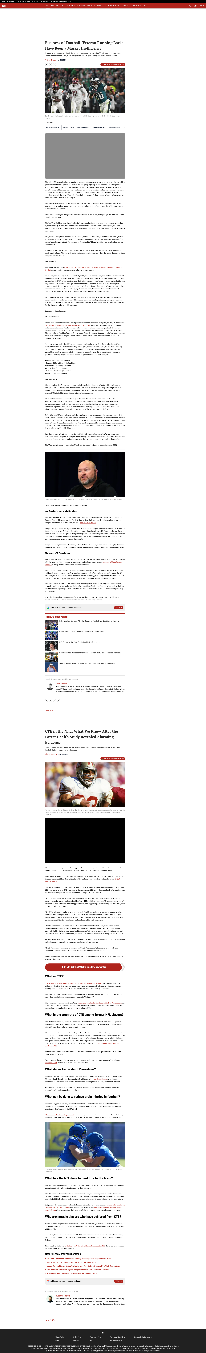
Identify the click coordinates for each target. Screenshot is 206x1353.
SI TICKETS (35, 1)
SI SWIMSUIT (11, 1)
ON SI (4, 1)
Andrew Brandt (50, 60)
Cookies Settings (116, 1340)
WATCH (135, 6)
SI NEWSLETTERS (24, 1)
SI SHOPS (54, 1)
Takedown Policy (96, 1337)
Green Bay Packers (99, 127)
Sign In (201, 6)
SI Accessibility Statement (142, 1337)
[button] (101, 5)
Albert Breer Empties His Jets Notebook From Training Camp (72, 1273)
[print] (58, 700)
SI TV (142, 6)
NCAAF (74, 6)
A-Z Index (76, 1340)
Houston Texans (114, 127)
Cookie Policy (77, 1337)
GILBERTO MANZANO (63, 1296)
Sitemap (57, 1340)
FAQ (91, 1340)
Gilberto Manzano (51, 754)
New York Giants (68, 127)
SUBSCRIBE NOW (65, 1)
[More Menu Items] (147, 6)
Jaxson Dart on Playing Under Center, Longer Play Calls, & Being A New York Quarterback (83, 1266)
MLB (68, 6)
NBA (62, 6)
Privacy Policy (59, 1337)
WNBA (82, 6)
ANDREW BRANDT (62, 684)
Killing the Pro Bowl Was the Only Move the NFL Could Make (71, 1262)
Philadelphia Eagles (52, 127)
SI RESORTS (45, 1)
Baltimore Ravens (83, 127)
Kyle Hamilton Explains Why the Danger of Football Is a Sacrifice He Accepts (78, 1269)
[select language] (195, 6)
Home (47, 711)
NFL (48, 6)
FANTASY (91, 6)
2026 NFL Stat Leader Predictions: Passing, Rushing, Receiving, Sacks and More (79, 1258)
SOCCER (55, 6)
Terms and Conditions (117, 1337)
